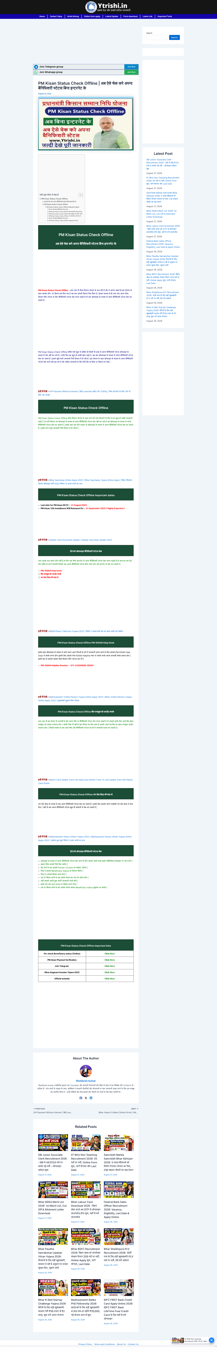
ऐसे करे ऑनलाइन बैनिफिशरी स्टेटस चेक (58, 218)
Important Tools (165, 16)
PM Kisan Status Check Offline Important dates (62, 207)
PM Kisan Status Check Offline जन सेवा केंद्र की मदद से (65, 216)
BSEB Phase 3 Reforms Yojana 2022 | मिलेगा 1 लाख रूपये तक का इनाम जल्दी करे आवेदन (86, 631)
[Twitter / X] (86, 1097)
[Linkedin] (91, 1097)
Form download (130, 16)
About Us (121, 1344)
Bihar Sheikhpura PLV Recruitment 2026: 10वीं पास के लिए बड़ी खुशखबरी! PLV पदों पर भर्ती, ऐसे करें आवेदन (162, 295)
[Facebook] (81, 1097)
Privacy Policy (85, 1344)
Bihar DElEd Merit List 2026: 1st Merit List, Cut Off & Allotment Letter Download (161, 214)
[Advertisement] (86, 45)
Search (149, 33)
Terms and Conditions (104, 1344)
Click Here (110, 953)
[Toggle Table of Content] (79, 195)
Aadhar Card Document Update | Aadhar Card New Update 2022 (81, 540)
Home (42, 16)
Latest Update (111, 16)
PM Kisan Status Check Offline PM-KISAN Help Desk (65, 211)
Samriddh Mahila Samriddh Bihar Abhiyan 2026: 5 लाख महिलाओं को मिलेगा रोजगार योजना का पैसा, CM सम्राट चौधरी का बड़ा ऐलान (118, 1162)
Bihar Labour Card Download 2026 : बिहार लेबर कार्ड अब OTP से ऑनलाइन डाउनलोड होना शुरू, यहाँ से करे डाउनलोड (85, 1209)
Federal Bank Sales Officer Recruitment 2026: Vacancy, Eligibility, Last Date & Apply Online (116, 1209)
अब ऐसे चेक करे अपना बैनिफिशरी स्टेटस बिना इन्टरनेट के (60, 202)
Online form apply (92, 16)
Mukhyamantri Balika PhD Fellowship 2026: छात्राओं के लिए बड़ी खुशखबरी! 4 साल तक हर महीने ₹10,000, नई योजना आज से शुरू (85, 1307)
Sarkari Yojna (56, 16)
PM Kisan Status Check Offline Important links (63, 220)
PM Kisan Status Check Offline (54, 199)
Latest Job (147, 16)
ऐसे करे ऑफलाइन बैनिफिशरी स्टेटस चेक (58, 209)
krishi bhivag (73, 16)
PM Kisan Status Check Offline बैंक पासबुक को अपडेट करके (65, 214)
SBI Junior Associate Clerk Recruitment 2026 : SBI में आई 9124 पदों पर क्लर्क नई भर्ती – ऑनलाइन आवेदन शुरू (52, 1162)
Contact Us (133, 1344)
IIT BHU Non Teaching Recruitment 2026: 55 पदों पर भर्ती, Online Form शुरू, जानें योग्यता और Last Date (84, 1162)
